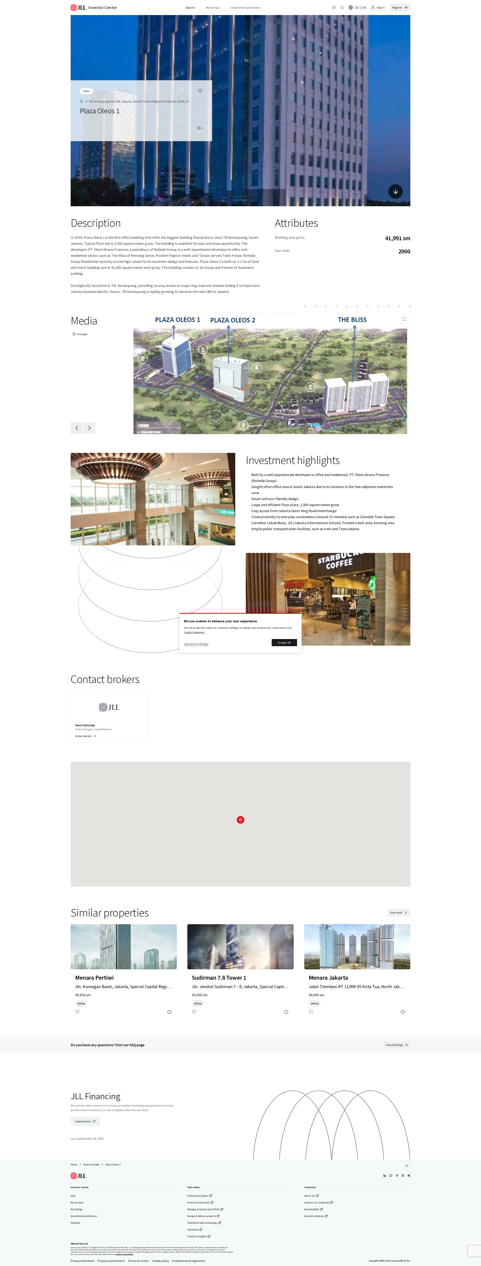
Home (74, 1164)
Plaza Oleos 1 (113, 1164)
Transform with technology (202, 1222)
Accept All (284, 642)
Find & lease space (198, 1195)
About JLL (309, 1195)
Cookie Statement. (194, 632)
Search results (91, 1164)
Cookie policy (160, 1261)
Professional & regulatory (188, 1261)
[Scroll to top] (406, 1166)
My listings (76, 1209)
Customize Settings (196, 644)
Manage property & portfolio (203, 1209)
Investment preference (84, 1216)
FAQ (73, 1195)
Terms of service (138, 1261)
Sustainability (311, 1209)
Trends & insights (197, 1236)
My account (77, 1202)
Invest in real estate (198, 1202)
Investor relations (314, 1216)
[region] (240, 633)
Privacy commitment (111, 1261)
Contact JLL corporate (316, 1202)
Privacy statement (83, 1261)
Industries (193, 1229)
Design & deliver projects (201, 1216)
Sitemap (75, 1222)
